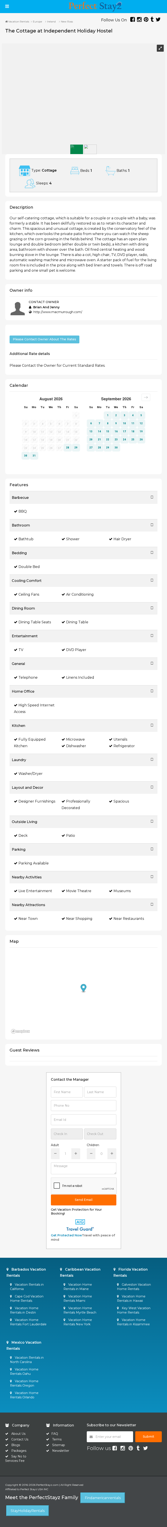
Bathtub (25, 539)
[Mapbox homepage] (20, 1031)
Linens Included (80, 677)
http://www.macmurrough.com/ (57, 312)
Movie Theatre (78, 891)
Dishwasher (76, 746)
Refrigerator (124, 746)
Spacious (121, 801)
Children (93, 1145)
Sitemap (58, 1445)
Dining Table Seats (34, 622)
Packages (18, 1451)
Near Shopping (79, 919)
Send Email (83, 1200)
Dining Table (77, 622)
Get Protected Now (66, 1235)
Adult (55, 1145)
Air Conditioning (80, 594)
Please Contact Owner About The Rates (44, 339)
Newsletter (60, 1451)
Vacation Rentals (18, 21)
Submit (148, 1436)
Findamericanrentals (103, 1498)
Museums (122, 891)
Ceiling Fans (28, 594)
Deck (23, 835)
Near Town (28, 919)
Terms (57, 1439)
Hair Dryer (122, 539)
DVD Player (76, 650)
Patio (70, 835)
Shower (73, 539)
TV (20, 650)
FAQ (54, 1434)
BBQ (22, 511)
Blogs (15, 1445)
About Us (17, 1434)
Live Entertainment (35, 891)
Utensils (120, 739)
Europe (37, 21)
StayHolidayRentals (28, 1511)
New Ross (67, 21)
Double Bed (29, 567)
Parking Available (33, 863)
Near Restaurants (129, 919)
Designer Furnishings (36, 801)
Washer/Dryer (30, 774)
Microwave (75, 739)
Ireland (51, 21)
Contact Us (19, 1439)
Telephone (28, 677)
